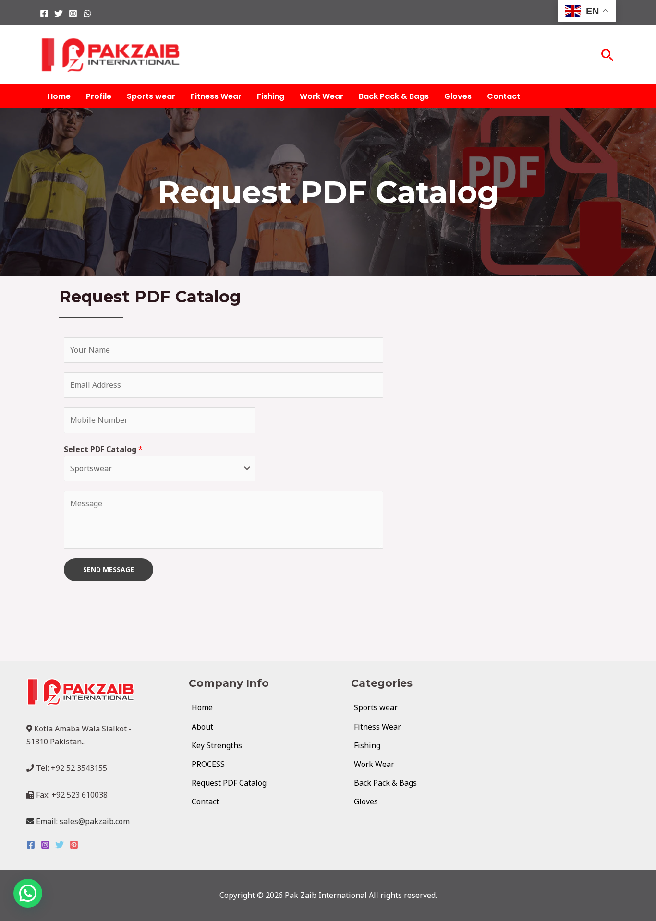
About (202, 726)
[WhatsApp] (87, 13)
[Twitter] (58, 13)
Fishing (270, 96)
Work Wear (321, 96)
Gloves (458, 96)
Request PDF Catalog (229, 782)
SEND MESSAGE (108, 569)
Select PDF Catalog (103, 449)
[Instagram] (73, 13)
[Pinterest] (74, 844)
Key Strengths (217, 745)
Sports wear (151, 96)
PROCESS (208, 764)
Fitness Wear (216, 96)
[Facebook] (44, 13)
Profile (98, 96)
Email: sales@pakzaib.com (82, 821)
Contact (503, 96)
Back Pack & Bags (394, 96)
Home (59, 96)
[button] (607, 55)
